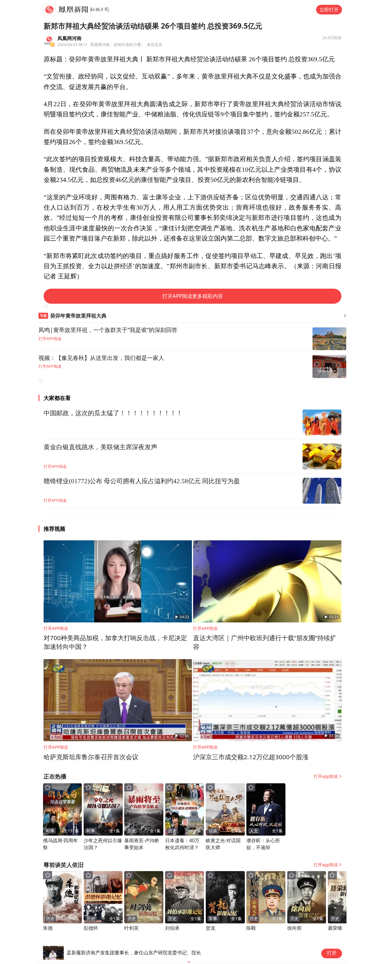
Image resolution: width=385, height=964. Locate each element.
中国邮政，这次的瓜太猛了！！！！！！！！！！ (113, 413)
